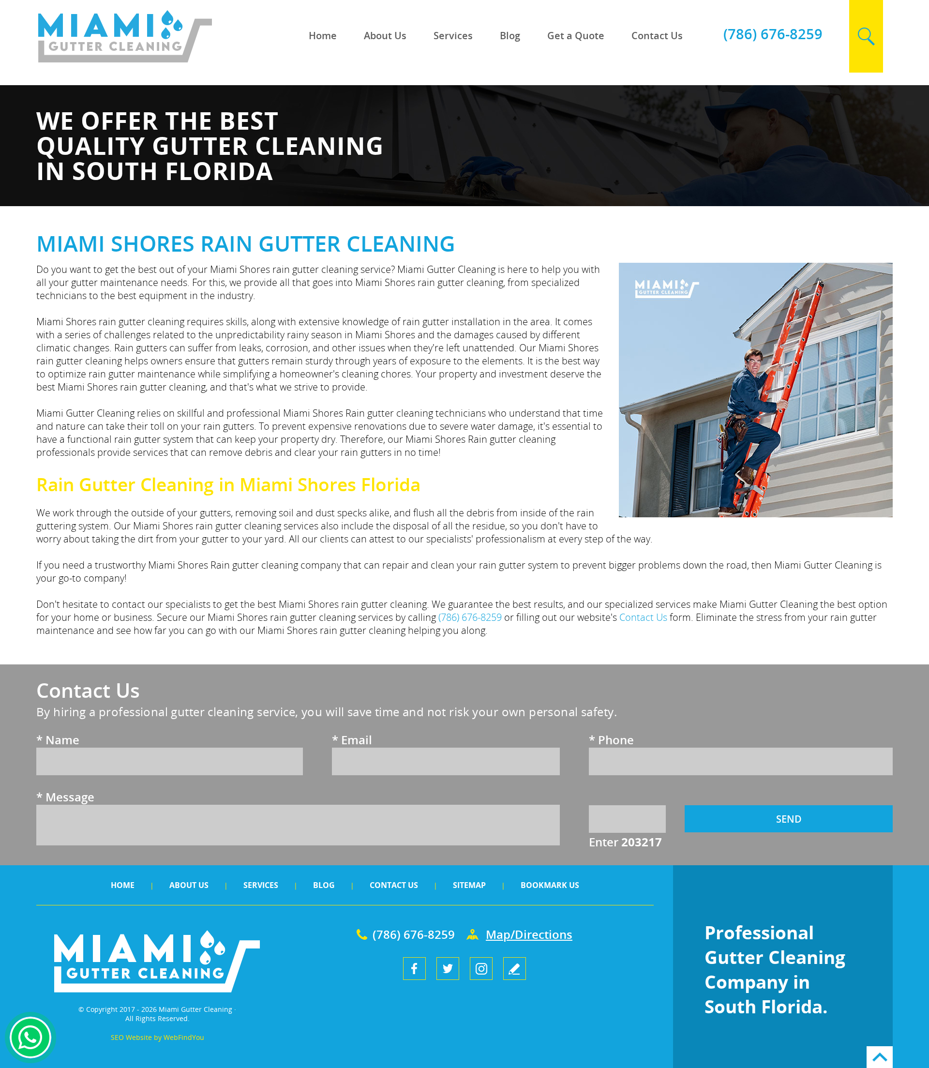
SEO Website (131, 1037)
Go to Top (880, 1057)
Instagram (481, 968)
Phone (611, 740)
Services (453, 35)
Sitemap (469, 885)
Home (323, 35)
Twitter (447, 968)
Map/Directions (529, 934)
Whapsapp (30, 1037)
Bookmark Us (550, 885)
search (866, 36)
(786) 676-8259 (773, 33)
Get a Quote (575, 35)
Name (57, 740)
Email (352, 740)
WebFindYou (184, 1037)
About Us (385, 35)
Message (65, 797)
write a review (514, 968)
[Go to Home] (157, 60)
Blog (510, 35)
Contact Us (657, 35)
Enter (625, 842)
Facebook (414, 968)
